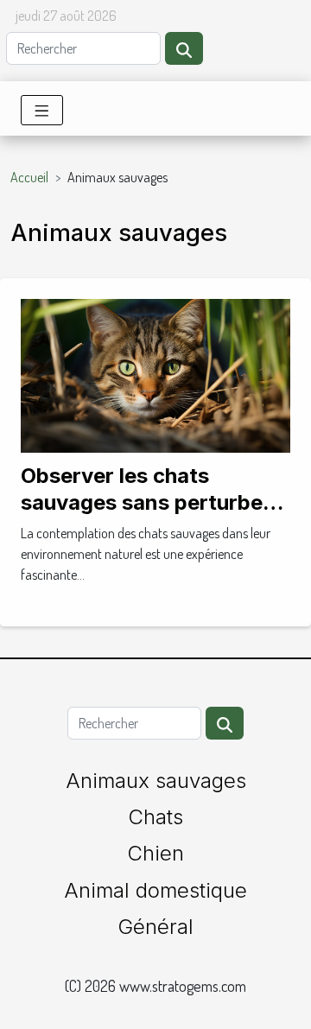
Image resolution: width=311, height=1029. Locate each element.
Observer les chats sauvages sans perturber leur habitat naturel (146, 502)
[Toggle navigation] (42, 110)
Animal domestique (155, 890)
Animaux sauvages (156, 780)
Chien (155, 853)
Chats (155, 816)
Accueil (29, 177)
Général (155, 926)
